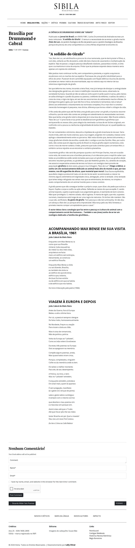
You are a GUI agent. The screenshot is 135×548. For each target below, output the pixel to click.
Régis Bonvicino (95, 538)
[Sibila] (67, 7)
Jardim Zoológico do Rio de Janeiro (78, 42)
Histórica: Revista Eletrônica (100, 536)
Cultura (72, 23)
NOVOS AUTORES (81, 516)
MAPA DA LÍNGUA (62, 516)
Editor (111, 23)
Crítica (54, 23)
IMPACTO (97, 516)
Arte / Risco (101, 23)
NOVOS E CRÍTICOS (42, 516)
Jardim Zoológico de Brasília (111, 42)
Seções (44, 23)
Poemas (62, 23)
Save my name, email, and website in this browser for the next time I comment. (44, 482)
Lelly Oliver (70, 545)
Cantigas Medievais (97, 533)
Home (23, 23)
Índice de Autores (85, 23)
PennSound (94, 531)
